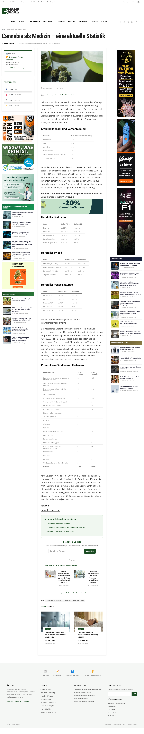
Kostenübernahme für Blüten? (59, 524)
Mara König (51, 640)
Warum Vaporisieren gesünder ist (84, 695)
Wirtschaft (84, 22)
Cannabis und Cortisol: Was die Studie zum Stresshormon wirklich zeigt (55, 634)
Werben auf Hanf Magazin (116, 703)
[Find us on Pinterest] (128, 22)
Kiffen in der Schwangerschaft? (84, 702)
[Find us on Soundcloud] (136, 22)
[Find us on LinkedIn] (132, 22)
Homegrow (67, 601)
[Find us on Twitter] (124, 22)
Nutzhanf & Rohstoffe (48, 702)
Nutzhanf (72, 22)
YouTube (68, 593)
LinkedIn (67, 95)
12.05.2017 (21, 43)
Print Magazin (51, 2)
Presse (135, 725)
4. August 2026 (93, 585)
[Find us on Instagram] (120, 22)
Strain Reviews (42, 2)
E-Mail (73, 95)
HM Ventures (112, 710)
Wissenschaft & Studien (48, 712)
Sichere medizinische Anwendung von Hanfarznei (67, 528)
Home (3, 29)
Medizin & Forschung (47, 693)
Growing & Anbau (46, 696)
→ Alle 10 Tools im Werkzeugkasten (17, 68)
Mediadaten (112, 707)
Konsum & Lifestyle (99, 22)
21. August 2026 (50, 643)
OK (135, 694)
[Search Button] (141, 22)
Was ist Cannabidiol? (81, 698)
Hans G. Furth (9, 43)
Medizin (21, 22)
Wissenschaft (48, 22)
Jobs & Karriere (113, 713)
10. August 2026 (83, 643)
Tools (58, 2)
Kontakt (129, 725)
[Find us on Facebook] (116, 22)
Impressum (108, 725)
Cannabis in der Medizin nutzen (16, 29)
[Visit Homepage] (15, 11)
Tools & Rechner (113, 716)
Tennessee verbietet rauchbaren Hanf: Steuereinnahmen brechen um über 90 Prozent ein (89, 689)
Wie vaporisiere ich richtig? (82, 692)
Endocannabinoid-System (53, 601)
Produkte (33, 2)
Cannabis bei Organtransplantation (61, 531)
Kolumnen (4, 2)
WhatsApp (50, 95)
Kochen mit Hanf (78, 601)
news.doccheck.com (50, 510)
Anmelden (90, 551)
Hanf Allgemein (14, 2)
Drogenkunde (25, 2)
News (13, 22)
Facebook (58, 95)
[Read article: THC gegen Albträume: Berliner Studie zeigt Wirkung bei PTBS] (88, 622)
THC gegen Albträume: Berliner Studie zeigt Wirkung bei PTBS (88, 634)
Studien (48, 629)
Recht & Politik (34, 22)
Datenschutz (117, 725)
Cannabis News (45, 689)
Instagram (60, 593)
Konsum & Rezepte (47, 706)
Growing (61, 22)
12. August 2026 (64, 585)
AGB (123, 725)
